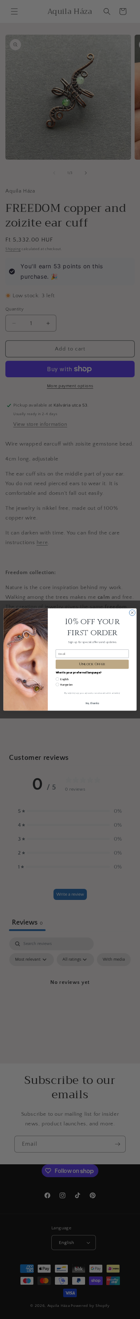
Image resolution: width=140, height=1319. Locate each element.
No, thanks (92, 703)
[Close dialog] (132, 613)
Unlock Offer (92, 664)
